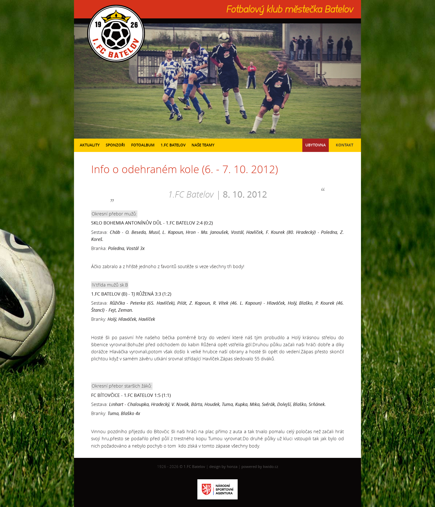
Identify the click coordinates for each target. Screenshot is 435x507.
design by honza (223, 466)
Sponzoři (115, 145)
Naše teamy (203, 145)
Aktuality (90, 145)
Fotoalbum (143, 145)
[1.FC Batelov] (115, 63)
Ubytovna (315, 145)
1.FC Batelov (173, 145)
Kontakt (344, 145)
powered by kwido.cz (259, 466)
